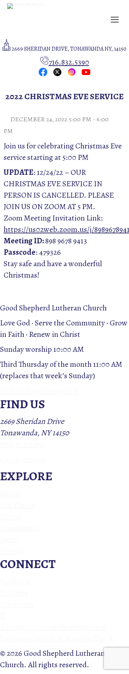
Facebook (15, 581)
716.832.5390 (69, 62)
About (10, 493)
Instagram (17, 604)
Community (19, 527)
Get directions (23, 459)
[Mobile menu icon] (115, 19)
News (9, 539)
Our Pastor (17, 505)
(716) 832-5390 (22, 444)
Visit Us (13, 390)
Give (34, 390)
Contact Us (60, 390)
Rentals (12, 550)
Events (11, 516)
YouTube (14, 592)
